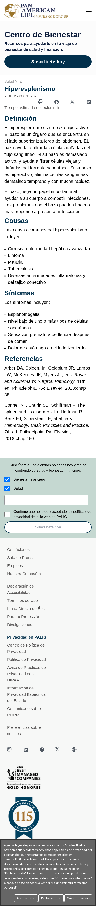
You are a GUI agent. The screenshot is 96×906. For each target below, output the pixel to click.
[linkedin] (26, 749)
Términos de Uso (22, 600)
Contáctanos (18, 549)
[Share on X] (72, 102)
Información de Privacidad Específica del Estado (26, 694)
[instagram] (10, 750)
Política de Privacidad (26, 659)
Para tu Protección (23, 616)
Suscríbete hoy (48, 61)
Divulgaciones (19, 624)
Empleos (15, 565)
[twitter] (58, 750)
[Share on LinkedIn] (89, 102)
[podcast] (74, 749)
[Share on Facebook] (56, 102)
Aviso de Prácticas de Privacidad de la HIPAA (26, 673)
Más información (78, 898)
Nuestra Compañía (24, 574)
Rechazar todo (51, 898)
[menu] (88, 9)
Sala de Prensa (21, 557)
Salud (18, 488)
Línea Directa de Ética (27, 608)
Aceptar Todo (26, 898)
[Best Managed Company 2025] (48, 779)
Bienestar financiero (29, 479)
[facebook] (42, 749)
